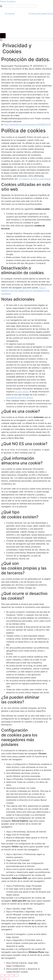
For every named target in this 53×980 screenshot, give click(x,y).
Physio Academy (8, 1)
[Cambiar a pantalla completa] (7, 975)
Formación (10, 13)
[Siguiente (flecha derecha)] (7, 979)
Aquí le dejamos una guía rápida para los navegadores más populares (25, 290)
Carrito (49, 13)
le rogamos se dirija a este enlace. (35, 179)
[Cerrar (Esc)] (16, 975)
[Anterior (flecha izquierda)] (2, 979)
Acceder (42, 13)
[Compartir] (12, 975)
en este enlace (21, 391)
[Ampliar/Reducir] (2, 975)
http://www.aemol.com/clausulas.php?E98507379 (27, 124)
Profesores (34, 13)
